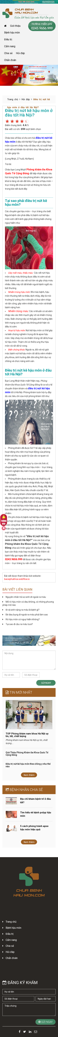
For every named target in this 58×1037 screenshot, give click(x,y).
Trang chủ (12, 99)
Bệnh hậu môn (12, 32)
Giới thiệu (15, 25)
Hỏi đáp (20, 53)
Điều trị (8, 39)
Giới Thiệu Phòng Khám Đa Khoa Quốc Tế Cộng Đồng (27, 753)
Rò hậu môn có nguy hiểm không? (23, 619)
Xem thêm (29, 775)
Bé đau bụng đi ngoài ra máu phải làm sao (27, 614)
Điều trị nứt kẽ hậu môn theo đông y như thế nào (28, 765)
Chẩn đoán (10, 60)
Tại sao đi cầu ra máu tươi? (19, 624)
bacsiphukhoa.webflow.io (17, 579)
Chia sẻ (8, 53)
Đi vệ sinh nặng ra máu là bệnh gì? (22, 610)
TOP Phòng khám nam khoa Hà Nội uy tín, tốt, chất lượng (27, 735)
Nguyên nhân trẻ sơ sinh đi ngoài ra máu (26, 597)
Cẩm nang (9, 46)
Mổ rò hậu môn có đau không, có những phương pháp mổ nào (28, 603)
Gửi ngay (46, 683)
